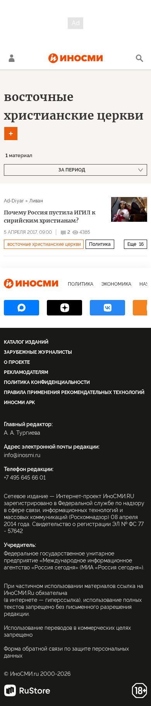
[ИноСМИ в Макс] (21, 307)
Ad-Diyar (14, 201)
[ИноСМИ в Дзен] (64, 307)
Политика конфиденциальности (47, 382)
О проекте (17, 362)
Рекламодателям (26, 372)
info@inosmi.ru (22, 455)
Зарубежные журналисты (38, 352)
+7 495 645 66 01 (25, 478)
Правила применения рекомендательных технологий (74, 392)
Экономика (116, 284)
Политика (100, 244)
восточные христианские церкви (44, 244)
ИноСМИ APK (19, 402)
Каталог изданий (26, 342)
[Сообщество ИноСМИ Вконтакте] (107, 307)
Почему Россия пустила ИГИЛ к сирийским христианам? (49, 216)
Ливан (36, 201)
